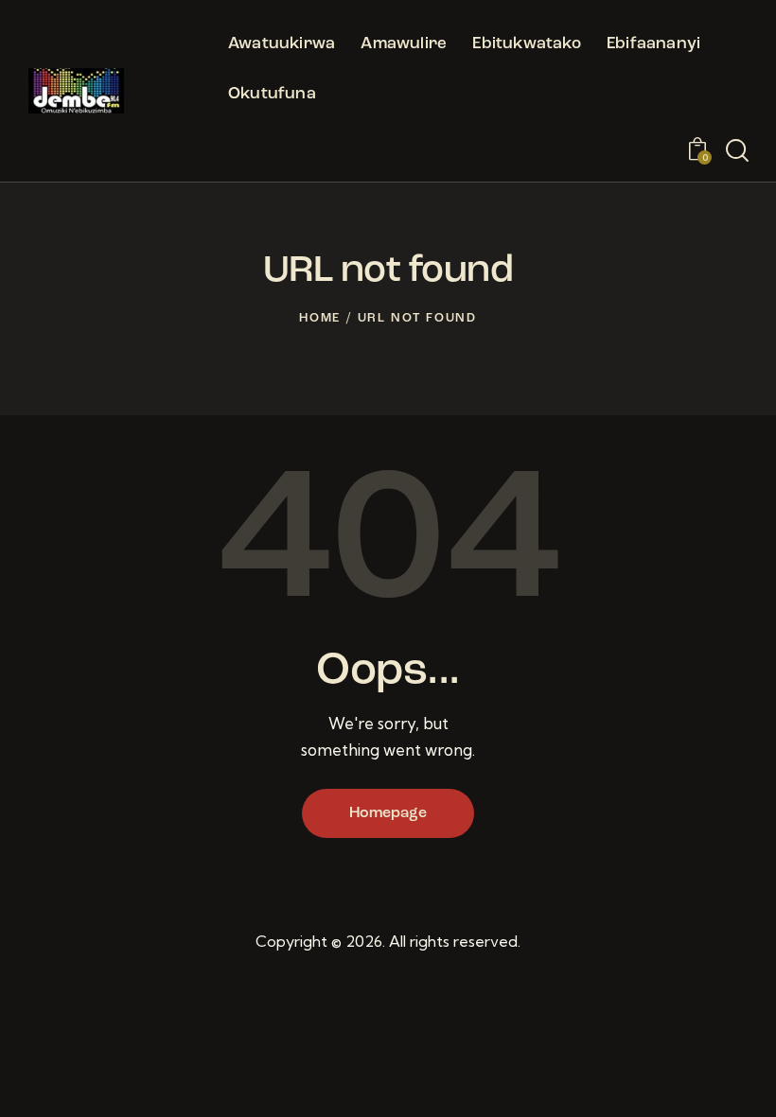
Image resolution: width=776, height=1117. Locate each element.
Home (320, 318)
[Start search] (737, 151)
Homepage (388, 813)
